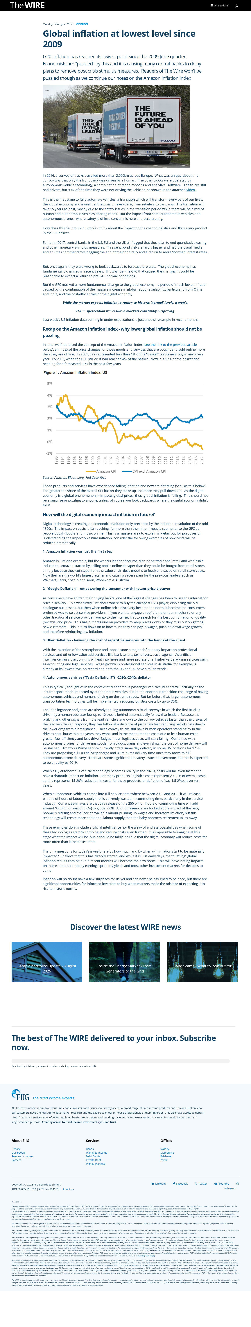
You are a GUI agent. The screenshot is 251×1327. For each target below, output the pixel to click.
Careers (16, 1160)
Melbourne (167, 1153)
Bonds (90, 1149)
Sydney (164, 1149)
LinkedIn (160, 1183)
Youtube (223, 1183)
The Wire (29, 6)
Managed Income (96, 1153)
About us (68, 1189)
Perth (163, 1160)
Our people (19, 1153)
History (16, 1149)
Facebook (181, 1183)
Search (236, 4)
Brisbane (165, 1156)
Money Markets (95, 1164)
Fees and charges (22, 1156)
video (191, 190)
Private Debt (93, 1160)
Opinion (82, 24)
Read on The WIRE (47, 977)
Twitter (202, 1183)
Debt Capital (93, 1156)
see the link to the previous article (170, 344)
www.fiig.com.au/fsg (146, 1255)
